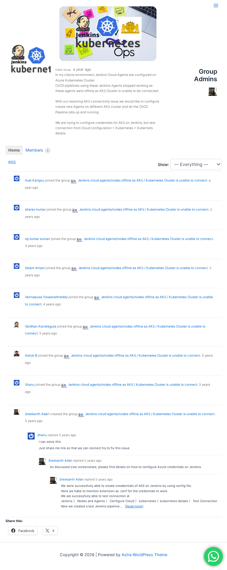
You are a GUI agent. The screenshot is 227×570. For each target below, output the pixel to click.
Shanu (30, 385)
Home (14, 150)
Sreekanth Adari (37, 414)
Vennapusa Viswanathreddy (46, 297)
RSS (12, 162)
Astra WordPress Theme (144, 554)
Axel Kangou (34, 180)
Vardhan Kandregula (40, 326)
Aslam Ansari (35, 268)
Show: (163, 164)
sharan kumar (35, 209)
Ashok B (31, 355)
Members (36, 150)
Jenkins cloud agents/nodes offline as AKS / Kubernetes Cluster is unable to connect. (143, 180)
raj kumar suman (37, 239)
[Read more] (134, 506)
